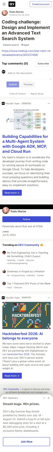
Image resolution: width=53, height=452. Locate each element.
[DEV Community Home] (12, 4)
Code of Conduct (17, 93)
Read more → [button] (12, 192)
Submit (13, 84)
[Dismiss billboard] (49, 398)
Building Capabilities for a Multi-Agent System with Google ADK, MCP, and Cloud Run (25, 144)
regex (25, 44)
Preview (28, 84)
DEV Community (28, 244)
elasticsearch (11, 44)
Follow (26, 219)
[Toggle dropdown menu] (49, 103)
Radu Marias (16, 11)
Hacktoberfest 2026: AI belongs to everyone (22, 336)
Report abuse (37, 93)
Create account (40, 4)
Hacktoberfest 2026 (18, 354)
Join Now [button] (26, 441)
